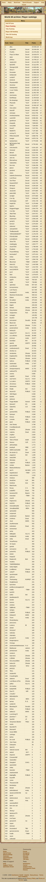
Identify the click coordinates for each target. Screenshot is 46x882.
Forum (24, 5)
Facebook (26, 854)
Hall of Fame (7, 853)
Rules (10, 2)
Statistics (6, 856)
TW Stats (26, 859)
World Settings (7, 854)
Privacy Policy (31, 878)
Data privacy (34, 875)
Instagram (26, 853)
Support (36, 2)
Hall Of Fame (10, 23)
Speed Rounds (27, 2)
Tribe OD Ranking (11, 34)
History (25, 870)
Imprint (26, 875)
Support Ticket (7, 865)
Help (42, 2)
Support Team (27, 867)
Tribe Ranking (10, 29)
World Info (17, 2)
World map (9, 37)
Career (25, 865)
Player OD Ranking (12, 31)
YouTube (25, 857)
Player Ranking (10, 26)
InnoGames (26, 863)
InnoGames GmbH (17, 875)
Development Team (29, 868)
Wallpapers (6, 859)
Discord (25, 856)
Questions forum (8, 867)
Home (4, 2)
